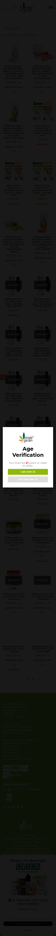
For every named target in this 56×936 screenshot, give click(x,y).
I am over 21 (28, 471)
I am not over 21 (28, 479)
